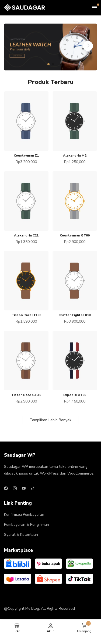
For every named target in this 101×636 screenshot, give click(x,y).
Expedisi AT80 (74, 395)
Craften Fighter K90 (74, 315)
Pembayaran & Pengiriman (26, 524)
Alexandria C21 (26, 235)
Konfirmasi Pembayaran (24, 514)
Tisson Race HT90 (26, 315)
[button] (48, 64)
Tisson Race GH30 (26, 395)
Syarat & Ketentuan (21, 534)
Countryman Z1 (26, 155)
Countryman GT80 (75, 235)
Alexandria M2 (74, 155)
